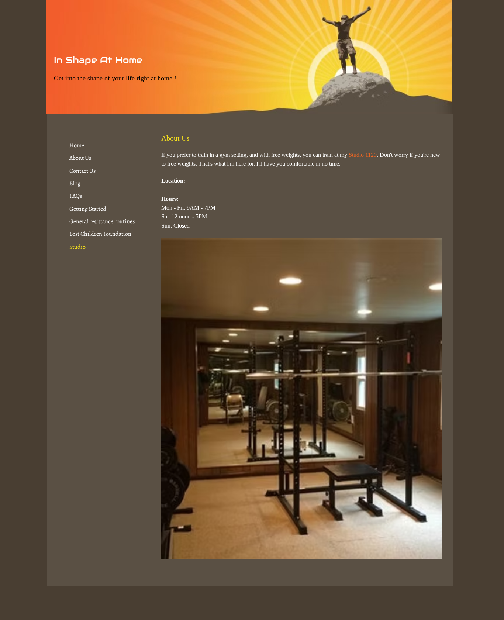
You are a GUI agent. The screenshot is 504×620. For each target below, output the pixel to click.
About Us (80, 158)
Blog (74, 183)
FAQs (75, 196)
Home (76, 145)
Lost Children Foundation (100, 234)
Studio (77, 247)
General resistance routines (102, 221)
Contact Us (82, 171)
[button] (301, 398)
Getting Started (87, 209)
